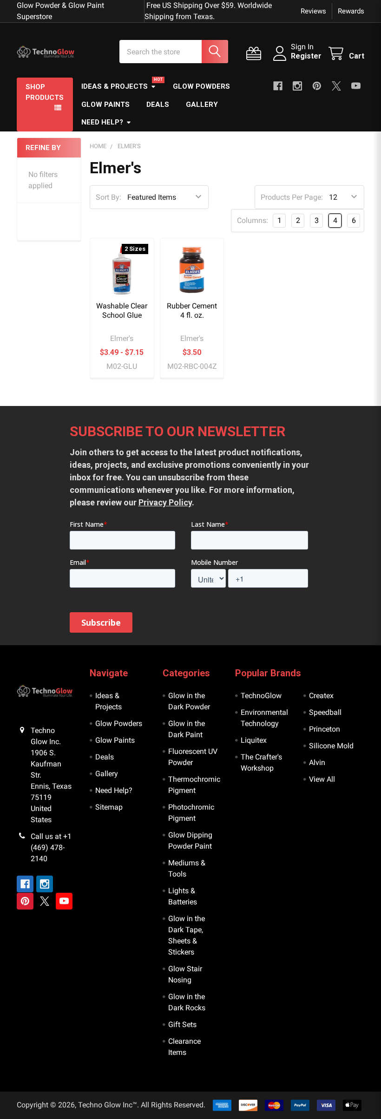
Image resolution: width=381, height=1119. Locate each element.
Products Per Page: (292, 197)
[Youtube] (356, 86)
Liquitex (254, 740)
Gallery (202, 104)
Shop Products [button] (45, 92)
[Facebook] (277, 86)
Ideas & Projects (114, 86)
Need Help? (102, 122)
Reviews (313, 11)
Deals (157, 104)
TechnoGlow (261, 695)
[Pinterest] (317, 86)
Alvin (317, 762)
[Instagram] (297, 86)
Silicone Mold (331, 745)
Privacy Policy (165, 502)
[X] (336, 86)
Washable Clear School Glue (121, 310)
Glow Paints (105, 104)
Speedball (325, 712)
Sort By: (108, 197)
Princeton (324, 729)
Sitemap (109, 807)
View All (322, 779)
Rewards (351, 11)
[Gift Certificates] (256, 53)
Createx (321, 695)
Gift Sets (182, 1024)
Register (306, 56)
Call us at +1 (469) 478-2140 (51, 847)
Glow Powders (201, 86)
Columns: (252, 220)
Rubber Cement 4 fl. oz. (192, 310)
